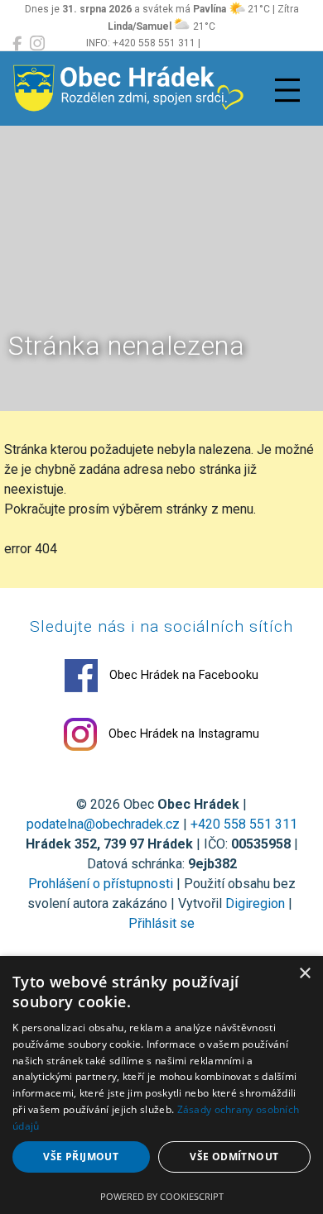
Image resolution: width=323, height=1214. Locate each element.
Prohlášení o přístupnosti (100, 883)
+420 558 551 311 (243, 824)
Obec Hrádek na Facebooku (182, 675)
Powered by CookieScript (162, 1196)
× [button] (304, 974)
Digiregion (255, 903)
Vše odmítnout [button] (234, 1156)
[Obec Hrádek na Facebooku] (17, 44)
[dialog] (161, 1085)
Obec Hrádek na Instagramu (182, 734)
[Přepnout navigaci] (287, 90)
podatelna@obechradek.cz (103, 824)
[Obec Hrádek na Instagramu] (37, 44)
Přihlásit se (161, 923)
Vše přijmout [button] (80, 1156)
